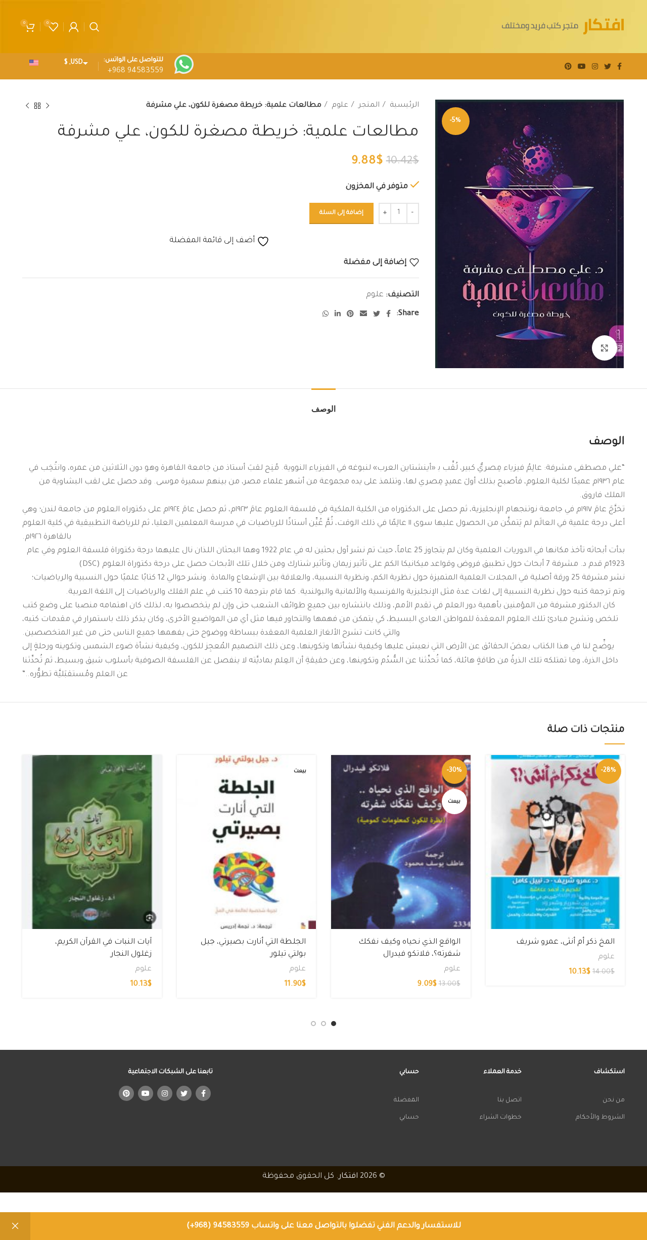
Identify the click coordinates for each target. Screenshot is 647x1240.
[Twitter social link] (607, 66)
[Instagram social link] (595, 66)
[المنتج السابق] (47, 106)
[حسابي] (74, 27)
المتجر (368, 106)
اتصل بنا (509, 1100)
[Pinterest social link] (568, 66)
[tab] (323, 403)
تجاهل (15, 1226)
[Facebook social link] (619, 66)
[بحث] (94, 27)
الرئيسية (403, 106)
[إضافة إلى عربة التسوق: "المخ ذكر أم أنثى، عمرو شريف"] (493, 771)
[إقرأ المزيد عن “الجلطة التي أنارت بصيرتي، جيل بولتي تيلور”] (184, 771)
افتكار (348, 1176)
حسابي (409, 1117)
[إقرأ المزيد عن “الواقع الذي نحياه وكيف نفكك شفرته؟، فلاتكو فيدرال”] (338, 771)
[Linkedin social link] (338, 313)
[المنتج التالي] (27, 106)
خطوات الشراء (501, 1117)
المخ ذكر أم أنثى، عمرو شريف (565, 942)
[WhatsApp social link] (325, 313)
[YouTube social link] (582, 66)
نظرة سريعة (493, 794)
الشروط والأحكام (600, 1117)
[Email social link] (363, 313)
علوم (339, 106)
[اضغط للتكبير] (604, 348)
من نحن (614, 1100)
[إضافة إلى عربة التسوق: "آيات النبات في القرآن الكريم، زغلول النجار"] (29, 771)
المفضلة (406, 1100)
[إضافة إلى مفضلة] (493, 817)
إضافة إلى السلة (341, 213)
